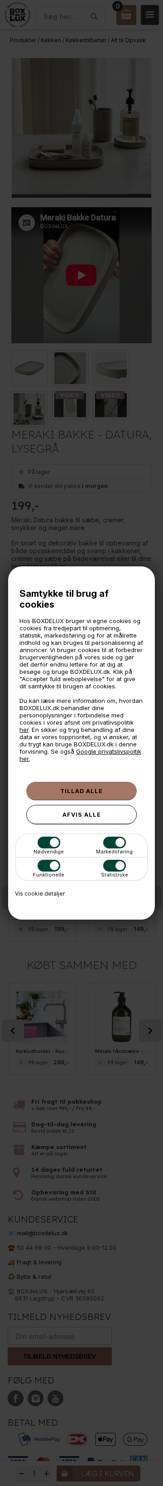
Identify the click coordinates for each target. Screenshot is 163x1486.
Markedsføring (114, 851)
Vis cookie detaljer (40, 893)
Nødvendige (49, 851)
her (24, 729)
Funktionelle (48, 875)
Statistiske (114, 875)
